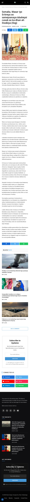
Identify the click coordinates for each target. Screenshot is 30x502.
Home (3, 7)
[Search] (27, 2)
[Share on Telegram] (20, 30)
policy (19, 484)
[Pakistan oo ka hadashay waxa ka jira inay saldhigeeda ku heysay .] (15, 309)
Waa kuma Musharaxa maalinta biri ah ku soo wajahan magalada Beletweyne (18, 437)
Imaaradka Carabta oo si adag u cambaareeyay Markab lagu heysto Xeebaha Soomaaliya (14, 295)
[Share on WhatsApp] (25, 30)
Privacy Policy (15, 364)
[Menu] (2, 2)
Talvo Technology (23, 494)
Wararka (11, 498)
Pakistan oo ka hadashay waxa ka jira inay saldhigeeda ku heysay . (14, 319)
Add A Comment (15, 328)
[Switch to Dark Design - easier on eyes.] (25, 2)
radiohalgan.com (7, 26)
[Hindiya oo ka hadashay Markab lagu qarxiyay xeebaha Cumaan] (15, 261)
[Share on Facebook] (9, 30)
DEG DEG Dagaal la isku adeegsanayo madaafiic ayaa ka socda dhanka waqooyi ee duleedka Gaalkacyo (18, 425)
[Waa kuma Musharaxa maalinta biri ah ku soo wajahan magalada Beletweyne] (6, 437)
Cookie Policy (24, 498)
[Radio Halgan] (15, 2)
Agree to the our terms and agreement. (15, 484)
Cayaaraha (16, 498)
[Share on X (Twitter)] (15, 30)
